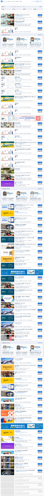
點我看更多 (39, 34)
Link (2, 36)
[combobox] (27, 7)
